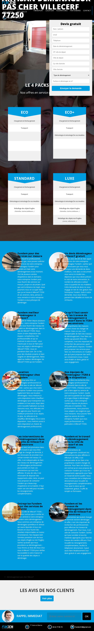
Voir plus (47, 598)
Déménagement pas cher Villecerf (20, 577)
